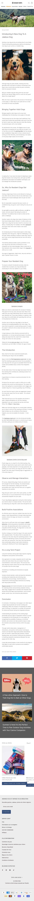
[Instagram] (6, 870)
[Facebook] (2, 870)
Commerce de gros (7, 841)
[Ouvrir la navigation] (2, 2)
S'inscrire (6, 811)
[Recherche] (29, 3)
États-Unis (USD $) (16, 877)
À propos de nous (6, 849)
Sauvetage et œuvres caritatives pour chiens (13, 844)
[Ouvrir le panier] (32, 3)
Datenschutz (5, 857)
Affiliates (4, 832)
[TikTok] (13, 870)
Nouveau (3, 6)
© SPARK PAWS (17, 881)
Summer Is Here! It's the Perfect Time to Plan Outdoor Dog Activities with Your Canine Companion (17, 727)
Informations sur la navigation (9, 824)
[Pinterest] (9, 870)
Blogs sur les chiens (7, 855)
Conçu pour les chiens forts (14, 783)
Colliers (24, 6)
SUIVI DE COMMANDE (7, 830)
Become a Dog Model (7, 847)
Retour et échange (7, 827)
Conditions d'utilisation (8, 860)
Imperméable (15, 6)
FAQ (3, 822)
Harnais (20, 6)
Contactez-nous (6, 852)
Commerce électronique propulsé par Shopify (17, 883)
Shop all (28, 743)
